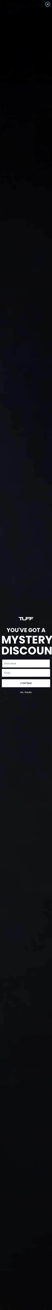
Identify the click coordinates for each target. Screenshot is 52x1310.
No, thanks (26, 692)
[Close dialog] (48, 4)
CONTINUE (26, 683)
